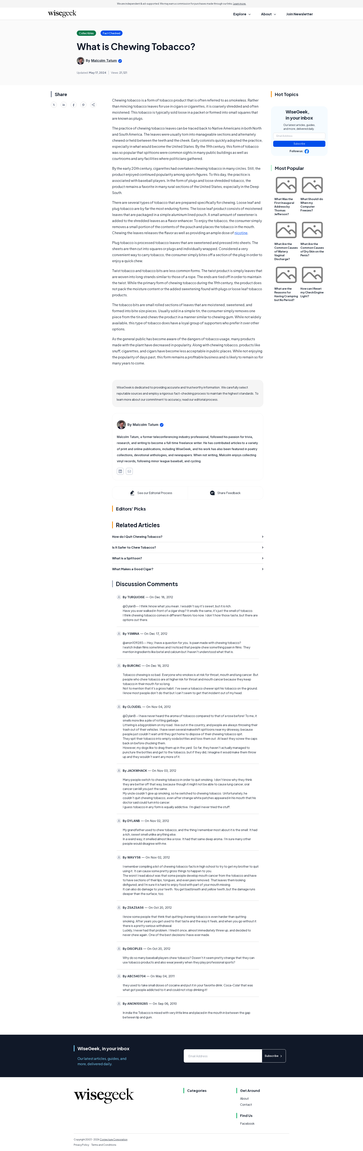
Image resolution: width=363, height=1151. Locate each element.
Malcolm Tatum (104, 61)
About (244, 1098)
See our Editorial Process (154, 493)
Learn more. (239, 3)
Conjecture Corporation (113, 1139)
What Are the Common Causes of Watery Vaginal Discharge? (286, 251)
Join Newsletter (299, 14)
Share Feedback (228, 493)
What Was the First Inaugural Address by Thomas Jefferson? (284, 206)
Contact (246, 1104)
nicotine (240, 233)
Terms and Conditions (103, 1144)
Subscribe (299, 143)
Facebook (247, 1123)
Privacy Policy (81, 1144)
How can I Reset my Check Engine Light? (312, 292)
